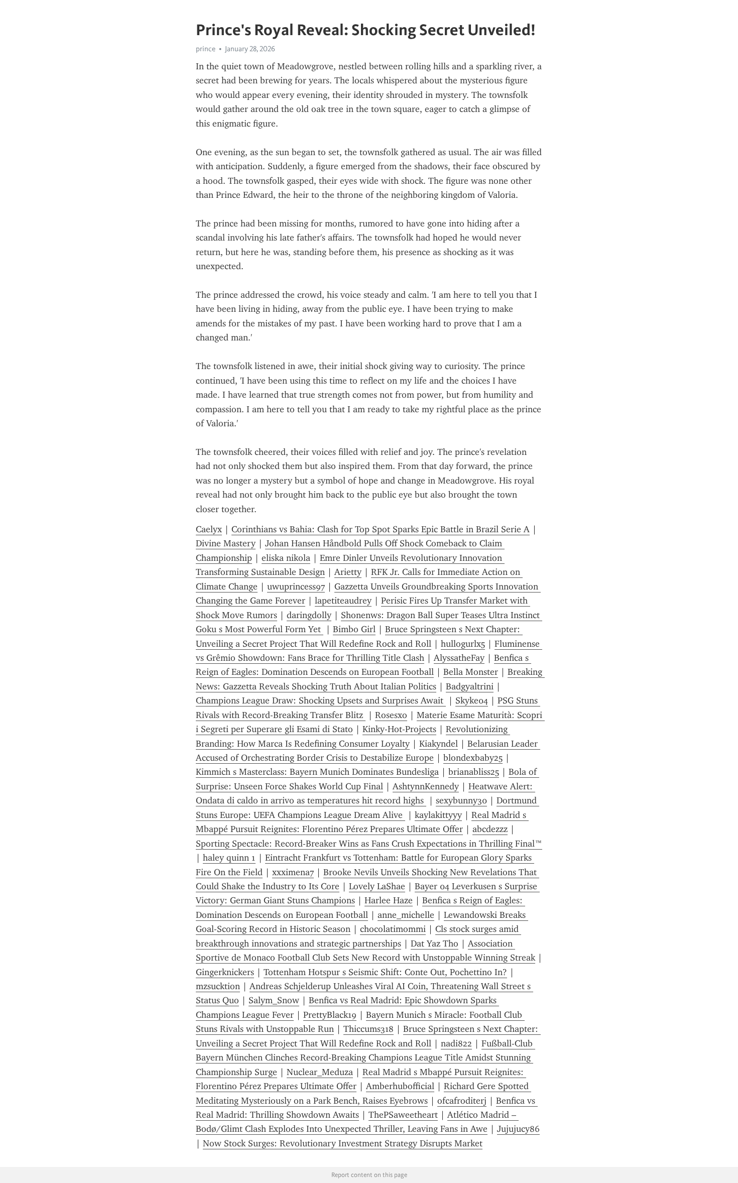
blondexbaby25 (473, 757)
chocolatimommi (393, 928)
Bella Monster (470, 671)
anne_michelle (406, 914)
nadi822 (456, 1043)
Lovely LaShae (377, 886)
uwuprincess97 (296, 586)
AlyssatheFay (459, 657)
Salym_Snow (274, 1000)
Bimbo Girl (354, 629)
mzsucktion (218, 986)
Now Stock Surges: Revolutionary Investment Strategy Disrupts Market (342, 1143)
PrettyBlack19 (329, 1014)
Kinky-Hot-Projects (399, 729)
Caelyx (209, 529)
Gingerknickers (225, 972)
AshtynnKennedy (426, 786)
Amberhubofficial (400, 1086)
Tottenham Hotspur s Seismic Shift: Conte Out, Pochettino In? (385, 972)
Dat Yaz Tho (434, 943)
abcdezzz (490, 829)
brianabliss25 (473, 771)
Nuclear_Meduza (320, 1072)
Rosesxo (391, 715)
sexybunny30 (461, 800)
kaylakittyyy (438, 814)
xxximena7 (293, 872)
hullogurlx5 (463, 643)
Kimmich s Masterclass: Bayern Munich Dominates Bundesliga (317, 771)
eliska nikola (286, 557)
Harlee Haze (388, 900)
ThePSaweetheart (403, 1114)
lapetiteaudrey (343, 600)
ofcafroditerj (461, 1100)
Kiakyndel (438, 743)
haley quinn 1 (229, 857)
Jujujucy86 (518, 1128)
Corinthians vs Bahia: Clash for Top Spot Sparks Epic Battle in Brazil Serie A (380, 529)
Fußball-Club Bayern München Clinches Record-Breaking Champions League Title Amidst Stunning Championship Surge (365, 1058)
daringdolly (309, 615)
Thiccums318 (368, 1028)
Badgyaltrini (470, 686)
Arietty (347, 571)
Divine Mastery (226, 543)
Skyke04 (471, 700)
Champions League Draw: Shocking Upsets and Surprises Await (321, 700)
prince (205, 48)
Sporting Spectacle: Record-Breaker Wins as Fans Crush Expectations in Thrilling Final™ (369, 843)
